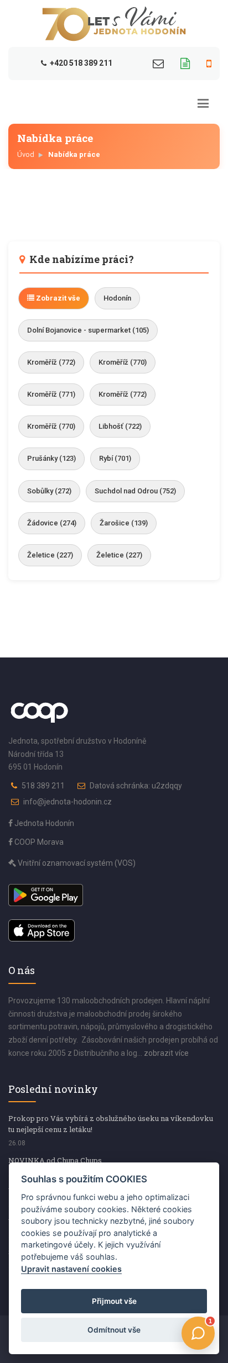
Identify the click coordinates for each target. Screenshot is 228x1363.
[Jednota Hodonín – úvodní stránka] (114, 23)
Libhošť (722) (120, 426)
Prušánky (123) (51, 458)
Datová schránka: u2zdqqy (136, 785)
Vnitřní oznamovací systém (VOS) (76, 863)
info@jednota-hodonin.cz (67, 801)
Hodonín (117, 298)
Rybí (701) (115, 458)
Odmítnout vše (114, 1329)
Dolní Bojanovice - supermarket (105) (88, 330)
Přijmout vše (114, 1301)
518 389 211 (43, 785)
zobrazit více (166, 1053)
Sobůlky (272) (49, 491)
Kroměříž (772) (51, 362)
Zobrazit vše (57, 298)
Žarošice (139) (124, 523)
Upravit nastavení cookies (71, 1268)
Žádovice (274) (51, 523)
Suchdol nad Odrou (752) (135, 491)
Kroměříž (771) (51, 394)
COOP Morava (38, 842)
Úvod (25, 154)
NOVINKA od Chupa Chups (55, 1160)
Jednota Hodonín (43, 823)
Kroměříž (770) (123, 362)
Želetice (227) (50, 555)
